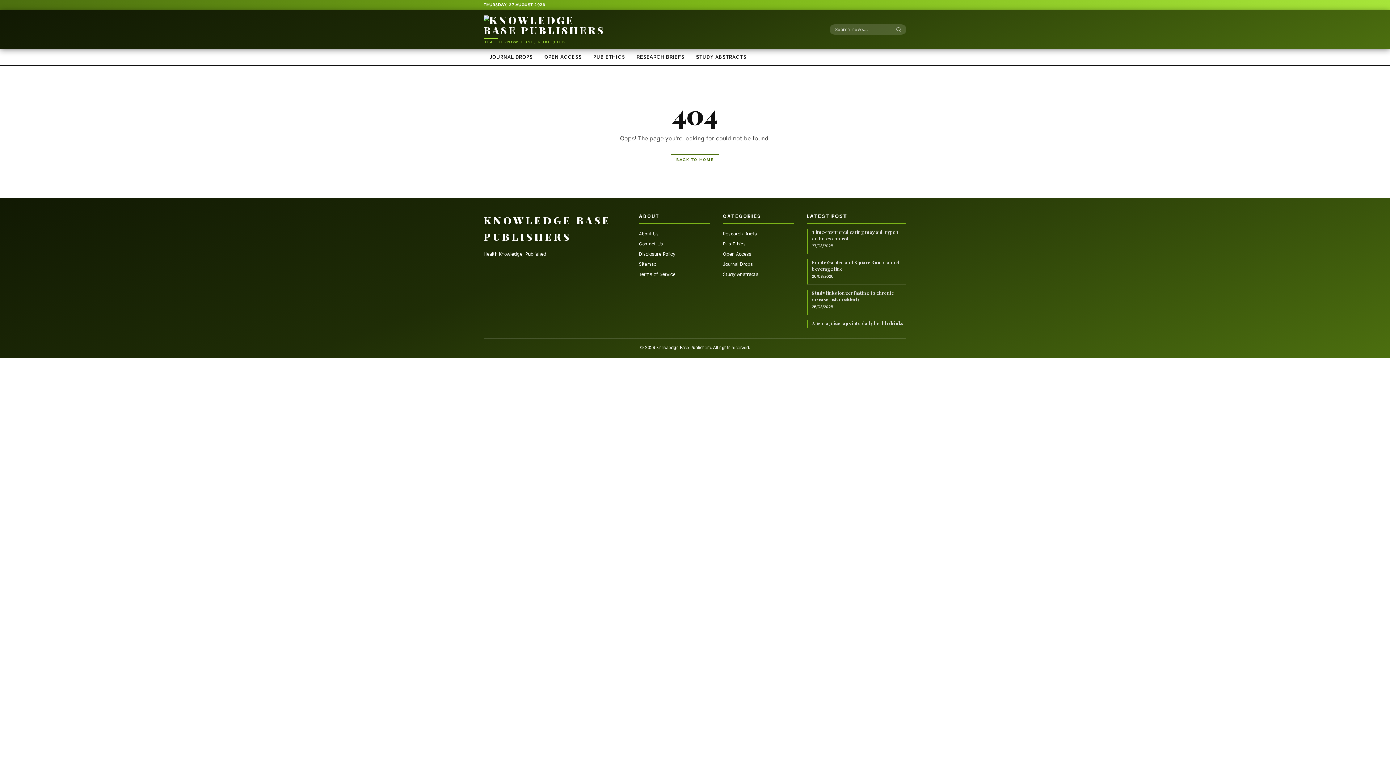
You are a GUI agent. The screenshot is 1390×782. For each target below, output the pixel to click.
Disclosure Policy (657, 254)
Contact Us (651, 244)
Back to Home (695, 159)
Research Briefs (661, 57)
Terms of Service (657, 274)
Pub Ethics (609, 57)
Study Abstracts (721, 57)
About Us (649, 233)
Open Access (563, 57)
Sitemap (648, 264)
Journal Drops (511, 57)
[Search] (900, 29)
